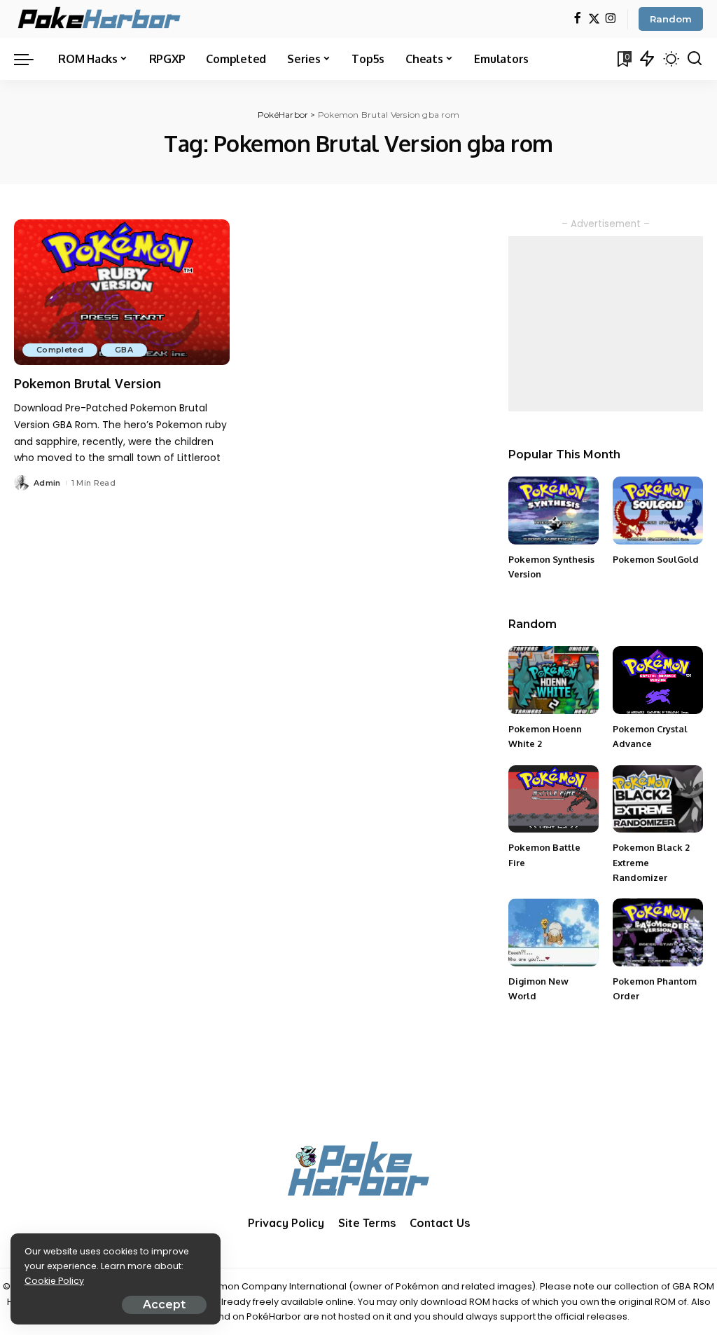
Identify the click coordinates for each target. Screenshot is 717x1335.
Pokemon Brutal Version (87, 383)
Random (671, 19)
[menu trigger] (31, 59)
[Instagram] (611, 19)
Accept (164, 1304)
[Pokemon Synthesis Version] (553, 511)
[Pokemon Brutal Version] (122, 292)
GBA (124, 350)
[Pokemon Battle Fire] (553, 799)
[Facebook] (577, 19)
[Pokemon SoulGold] (658, 511)
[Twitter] (594, 19)
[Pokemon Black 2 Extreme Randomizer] (658, 799)
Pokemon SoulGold (656, 559)
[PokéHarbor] (100, 19)
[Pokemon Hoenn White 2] (553, 680)
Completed (59, 350)
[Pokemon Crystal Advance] (658, 680)
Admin (47, 483)
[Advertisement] (605, 323)
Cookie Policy (54, 1281)
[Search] (694, 59)
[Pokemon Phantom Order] (658, 932)
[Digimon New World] (553, 932)
